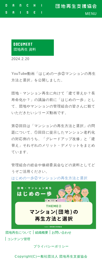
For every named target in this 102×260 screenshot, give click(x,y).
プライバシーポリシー (51, 246)
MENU (91, 14)
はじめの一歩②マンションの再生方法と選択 (49, 178)
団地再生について (18, 232)
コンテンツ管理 (18, 239)
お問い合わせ (61, 232)
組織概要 (41, 232)
